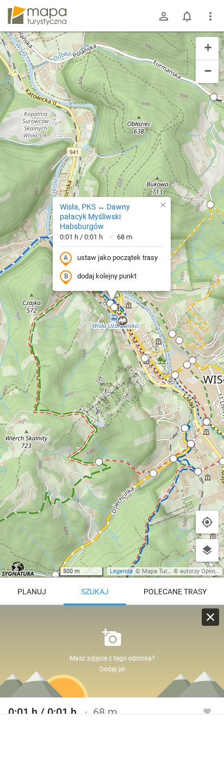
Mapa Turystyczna (166, 571)
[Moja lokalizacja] (207, 522)
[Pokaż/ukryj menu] (210, 16)
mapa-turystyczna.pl (37, 15)
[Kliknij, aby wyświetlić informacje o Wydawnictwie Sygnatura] (18, 568)
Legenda (121, 571)
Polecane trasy (175, 591)
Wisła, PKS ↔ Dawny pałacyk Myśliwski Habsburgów (95, 216)
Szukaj (95, 591)
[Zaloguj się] (163, 16)
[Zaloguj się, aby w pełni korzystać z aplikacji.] (207, 711)
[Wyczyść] (210, 617)
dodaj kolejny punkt (106, 276)
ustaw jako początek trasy (117, 257)
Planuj (31, 591)
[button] (99, 462)
